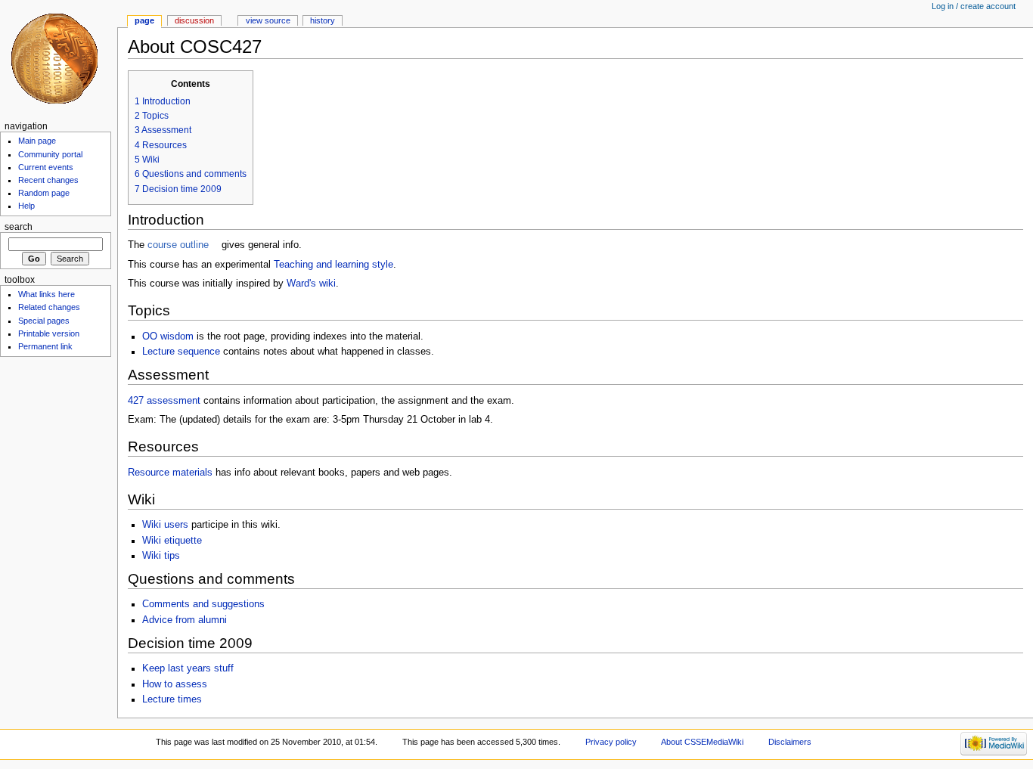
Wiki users (165, 524)
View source (268, 20)
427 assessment (164, 400)
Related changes (49, 307)
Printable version (48, 333)
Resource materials (170, 472)
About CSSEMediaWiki (702, 741)
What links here (46, 294)
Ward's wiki (311, 283)
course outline (178, 245)
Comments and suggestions (203, 604)
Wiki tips (161, 555)
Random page (44, 192)
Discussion (194, 20)
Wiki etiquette (172, 540)
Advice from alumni (184, 620)
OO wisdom (168, 336)
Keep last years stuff (188, 668)
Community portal (50, 154)
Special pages (44, 320)
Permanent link (45, 346)
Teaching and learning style (333, 264)
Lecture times (172, 699)
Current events (45, 167)
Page (144, 20)
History (322, 20)
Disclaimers (789, 741)
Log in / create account (974, 6)
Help (26, 205)
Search (19, 226)
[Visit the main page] (58, 58)
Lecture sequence (181, 351)
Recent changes (48, 179)
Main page (37, 140)
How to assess (174, 684)
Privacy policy (611, 741)
